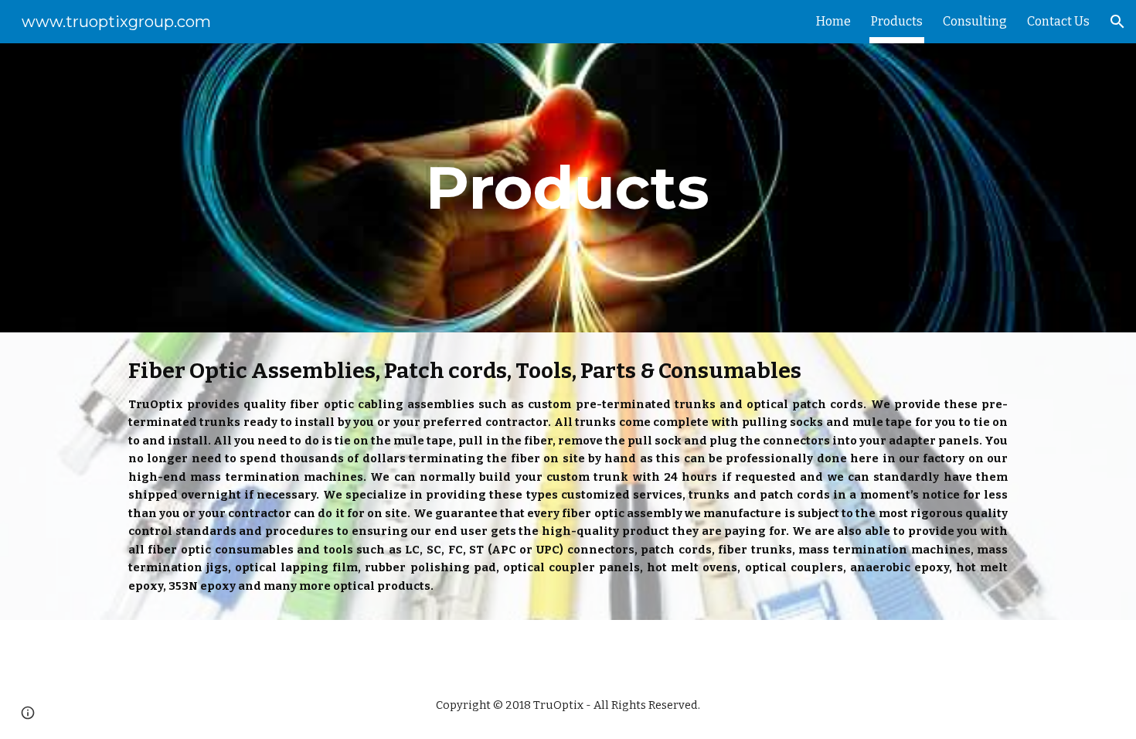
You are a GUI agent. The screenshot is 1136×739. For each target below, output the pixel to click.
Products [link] (897, 21)
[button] (1117, 21)
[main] (568, 188)
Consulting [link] (975, 21)
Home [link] (833, 21)
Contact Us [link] (1058, 21)
